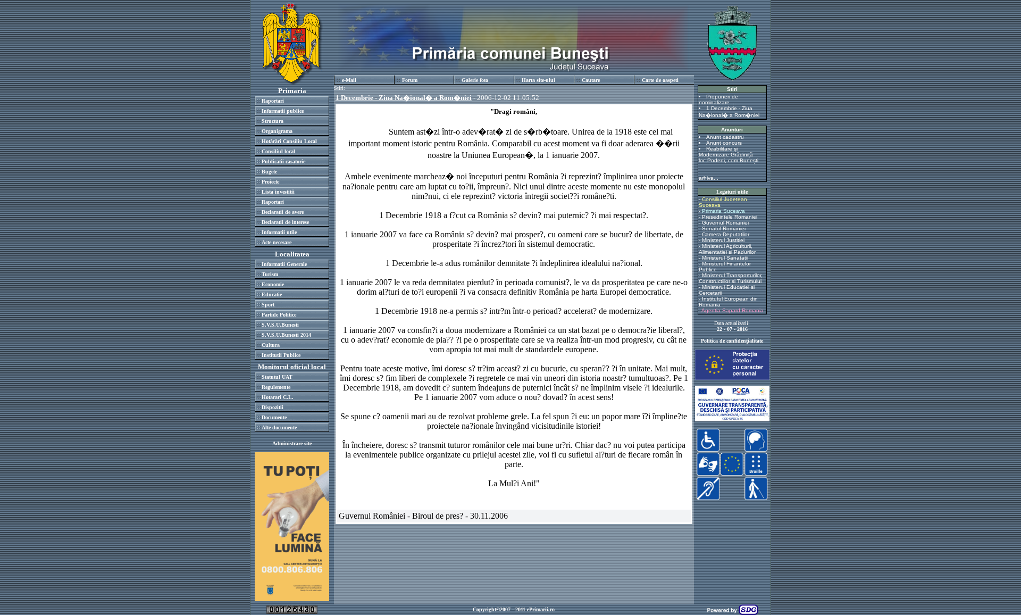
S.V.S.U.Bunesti (280, 325)
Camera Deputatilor (725, 234)
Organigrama (277, 131)
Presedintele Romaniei (729, 217)
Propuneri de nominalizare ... (718, 99)
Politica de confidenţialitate (732, 341)
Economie (273, 284)
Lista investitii (278, 192)
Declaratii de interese (285, 222)
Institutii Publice (281, 355)
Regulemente (276, 387)
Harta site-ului (538, 80)
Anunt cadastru (725, 137)
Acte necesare (276, 242)
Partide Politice (279, 315)
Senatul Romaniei (724, 228)
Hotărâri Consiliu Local (289, 141)
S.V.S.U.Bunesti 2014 (286, 335)
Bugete (269, 171)
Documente (274, 417)
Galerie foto (475, 80)
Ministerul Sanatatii (725, 258)
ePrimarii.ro (541, 609)
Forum (409, 80)
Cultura (271, 345)
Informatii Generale (284, 264)
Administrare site (292, 443)
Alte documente (279, 427)
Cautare (591, 80)
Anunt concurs (724, 143)
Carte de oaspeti (660, 80)
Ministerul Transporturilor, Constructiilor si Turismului (731, 278)
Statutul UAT (277, 377)
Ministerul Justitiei (723, 240)
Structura (272, 121)
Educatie (272, 294)
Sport (268, 305)
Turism (270, 274)
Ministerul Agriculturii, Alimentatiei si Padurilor (727, 249)
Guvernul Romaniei (725, 223)
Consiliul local (278, 151)
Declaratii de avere (283, 212)
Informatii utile (279, 232)
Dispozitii (272, 407)
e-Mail (349, 80)
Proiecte (270, 182)
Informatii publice (283, 111)
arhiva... (708, 178)
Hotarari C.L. (278, 397)
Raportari (273, 101)
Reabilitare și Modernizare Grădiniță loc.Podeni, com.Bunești (728, 154)
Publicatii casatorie (283, 161)
